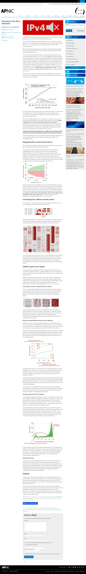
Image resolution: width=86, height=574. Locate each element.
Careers (77, 571)
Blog (63, 15)
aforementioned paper (53, 284)
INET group (44, 497)
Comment (26, 520)
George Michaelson (72, 48)
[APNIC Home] (7, 11)
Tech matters (10, 29)
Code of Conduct (53, 509)
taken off (28, 43)
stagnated (49, 41)
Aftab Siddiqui (71, 43)
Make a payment (66, 4)
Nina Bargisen (71, 160)
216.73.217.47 (82, 4)
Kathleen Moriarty (72, 59)
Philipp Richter (7, 27)
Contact (82, 15)
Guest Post (7, 32)
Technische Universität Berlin (55, 497)
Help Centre (69, 15)
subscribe (49, 553)
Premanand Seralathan (73, 61)
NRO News (64, 571)
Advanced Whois (56, 4)
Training (35, 15)
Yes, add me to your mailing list (31, 544)
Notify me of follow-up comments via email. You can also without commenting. (42, 553)
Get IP (21, 15)
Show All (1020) (75, 67)
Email (25, 538)
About (75, 15)
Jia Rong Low (70, 53)
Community (56, 15)
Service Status (71, 571)
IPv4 (12, 32)
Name (25, 533)
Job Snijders (70, 56)
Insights (49, 15)
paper (59, 64)
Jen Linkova (70, 51)
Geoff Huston (70, 45)
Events (42, 15)
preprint (39, 56)
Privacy (47, 571)
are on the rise (29, 44)
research (4, 34)
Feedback (82, 571)
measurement (16, 32)
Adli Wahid (70, 40)
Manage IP (28, 15)
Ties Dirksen (71, 134)
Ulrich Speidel (70, 64)
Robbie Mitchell (72, 109)
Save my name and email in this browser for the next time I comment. (38, 542)
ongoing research (29, 498)
